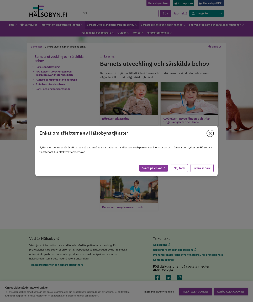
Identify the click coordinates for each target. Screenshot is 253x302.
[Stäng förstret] (210, 133)
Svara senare (202, 168)
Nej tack (179, 168)
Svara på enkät (152, 168)
